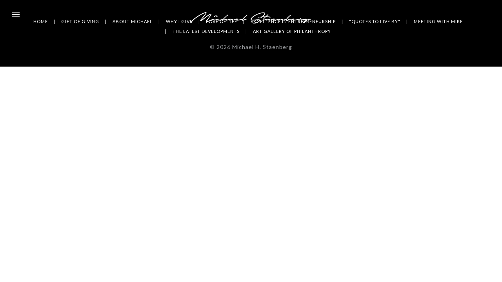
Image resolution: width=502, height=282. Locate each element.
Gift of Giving (80, 21)
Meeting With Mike (438, 21)
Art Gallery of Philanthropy (292, 31)
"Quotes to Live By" (374, 21)
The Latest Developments (206, 31)
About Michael (133, 21)
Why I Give (179, 21)
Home (40, 21)
